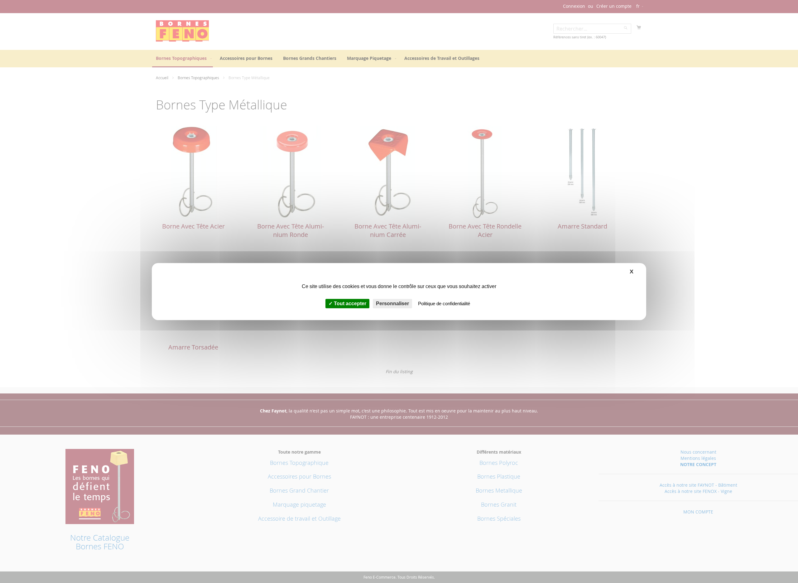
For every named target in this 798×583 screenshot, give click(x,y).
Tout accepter (349, 303)
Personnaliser (392, 303)
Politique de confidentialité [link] (444, 303)
